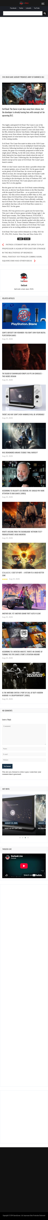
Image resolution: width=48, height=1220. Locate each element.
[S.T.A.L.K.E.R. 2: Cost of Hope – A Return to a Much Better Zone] (24, 556)
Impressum (27, 1215)
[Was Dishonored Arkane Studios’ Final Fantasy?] (24, 436)
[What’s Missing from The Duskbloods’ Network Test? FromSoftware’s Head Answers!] (24, 515)
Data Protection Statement (37, 1215)
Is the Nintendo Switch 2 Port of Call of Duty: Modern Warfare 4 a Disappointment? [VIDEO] (22, 694)
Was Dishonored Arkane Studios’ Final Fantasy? (20, 452)
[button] (20, 838)
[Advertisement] (24, 43)
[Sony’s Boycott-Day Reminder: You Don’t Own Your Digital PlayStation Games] (24, 316)
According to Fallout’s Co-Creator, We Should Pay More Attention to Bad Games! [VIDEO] (23, 492)
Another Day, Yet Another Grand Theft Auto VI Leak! (21, 613)
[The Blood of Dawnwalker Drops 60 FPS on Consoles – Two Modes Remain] (24, 357)
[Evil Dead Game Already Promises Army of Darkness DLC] (24, 94)
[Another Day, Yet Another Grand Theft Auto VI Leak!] (24, 597)
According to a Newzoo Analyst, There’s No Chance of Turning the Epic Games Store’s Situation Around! (22, 653)
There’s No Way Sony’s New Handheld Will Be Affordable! (23, 414)
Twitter (21, 8)
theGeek (24, 285)
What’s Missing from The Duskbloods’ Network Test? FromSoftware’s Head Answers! (22, 533)
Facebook (13, 8)
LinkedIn (28, 8)
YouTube (37, 8)
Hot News (5, 789)
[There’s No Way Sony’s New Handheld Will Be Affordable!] (24, 398)
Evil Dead (27, 239)
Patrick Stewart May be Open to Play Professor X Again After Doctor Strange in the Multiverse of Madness (23, 249)
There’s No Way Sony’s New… (13, 828)
